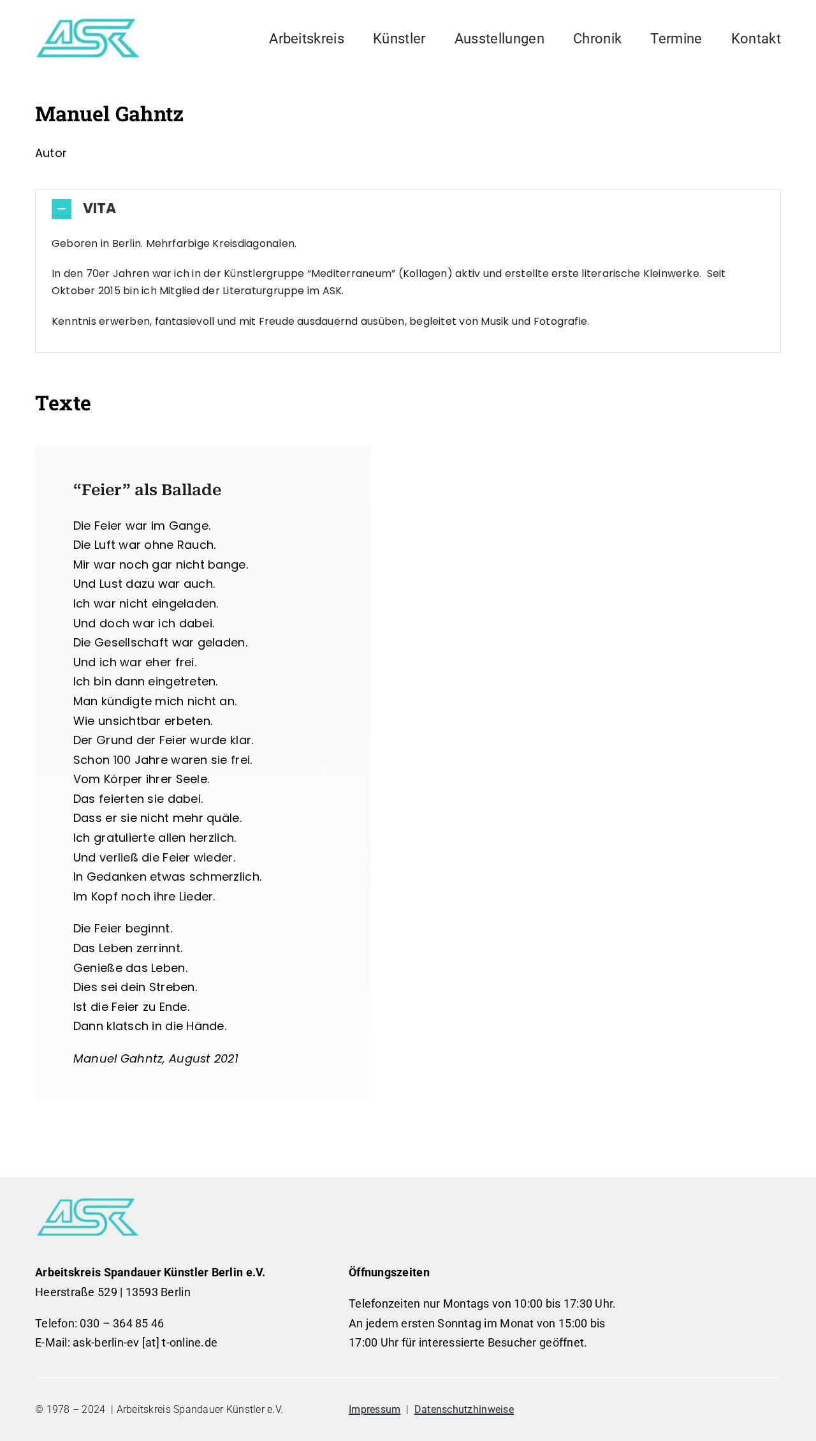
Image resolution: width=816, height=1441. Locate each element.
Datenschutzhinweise (464, 1409)
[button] (408, 209)
